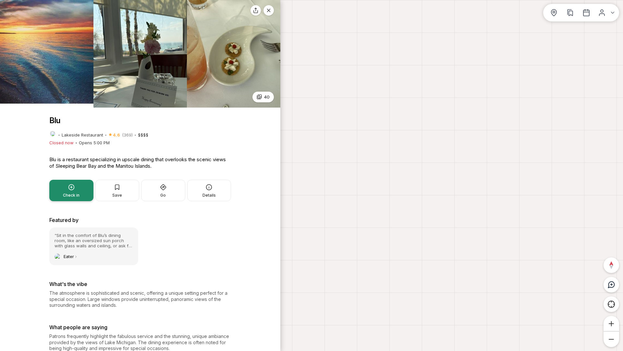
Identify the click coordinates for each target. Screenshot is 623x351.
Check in (71, 195)
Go (163, 195)
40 (267, 96)
